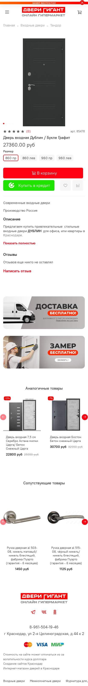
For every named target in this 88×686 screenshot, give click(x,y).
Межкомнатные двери (45, 681)
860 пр (10, 158)
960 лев (65, 158)
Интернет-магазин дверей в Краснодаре (31, 668)
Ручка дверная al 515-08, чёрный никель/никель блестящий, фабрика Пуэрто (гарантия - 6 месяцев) (66, 555)
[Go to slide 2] (6, 123)
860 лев (28, 158)
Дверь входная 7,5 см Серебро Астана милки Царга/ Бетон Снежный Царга (22, 442)
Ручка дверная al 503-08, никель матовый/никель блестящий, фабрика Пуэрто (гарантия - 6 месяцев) (22, 555)
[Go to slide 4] (12, 123)
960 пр (46, 158)
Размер (8, 151)
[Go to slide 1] (3, 123)
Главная (9, 25)
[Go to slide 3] (9, 123)
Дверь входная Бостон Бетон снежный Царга (65, 439)
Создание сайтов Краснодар (23, 664)
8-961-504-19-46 (44, 627)
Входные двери (33, 25)
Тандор (55, 25)
